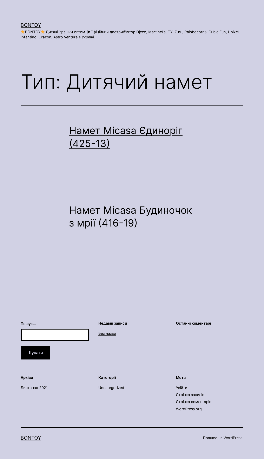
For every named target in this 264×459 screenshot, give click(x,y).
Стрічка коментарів (193, 402)
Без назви (107, 333)
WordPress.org (189, 409)
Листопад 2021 (34, 387)
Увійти (181, 387)
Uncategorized (111, 387)
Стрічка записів (190, 395)
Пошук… (28, 323)
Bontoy (31, 25)
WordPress (233, 438)
